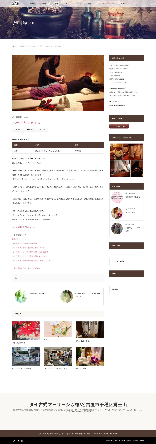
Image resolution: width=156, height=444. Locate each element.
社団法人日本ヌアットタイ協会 (28, 268)
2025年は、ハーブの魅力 (133, 229)
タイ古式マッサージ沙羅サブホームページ (28, 248)
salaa (26, 117)
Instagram (22, 440)
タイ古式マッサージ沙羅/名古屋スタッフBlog (29, 256)
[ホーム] (13, 43)
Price (68, 3)
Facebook (18, 440)
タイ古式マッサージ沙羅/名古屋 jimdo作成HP (30, 252)
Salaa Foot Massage (51, 340)
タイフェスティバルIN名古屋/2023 (56, 369)
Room (57, 3)
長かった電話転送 (18, 343)
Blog (112, 3)
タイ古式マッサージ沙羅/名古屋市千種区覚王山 (78, 404)
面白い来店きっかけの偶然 (22, 369)
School (123, 3)
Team (90, 3)
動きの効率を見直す (83, 341)
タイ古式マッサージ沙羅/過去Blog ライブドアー (31, 261)
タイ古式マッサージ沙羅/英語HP (24, 243)
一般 (14, 268)
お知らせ (44, 3)
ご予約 (78, 3)
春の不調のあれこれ (133, 197)
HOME (15, 239)
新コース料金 (81, 369)
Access (101, 3)
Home (32, 3)
